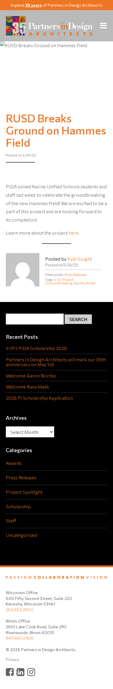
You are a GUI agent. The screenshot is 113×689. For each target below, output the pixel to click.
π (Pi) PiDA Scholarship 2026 (36, 348)
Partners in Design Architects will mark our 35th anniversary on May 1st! (56, 362)
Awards (13, 463)
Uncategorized (21, 535)
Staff (11, 520)
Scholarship (18, 506)
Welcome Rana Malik (27, 386)
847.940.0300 (20, 637)
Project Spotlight (24, 492)
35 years (33, 5)
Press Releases (76, 274)
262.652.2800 (19, 609)
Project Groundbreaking (59, 281)
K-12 (57, 279)
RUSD (91, 283)
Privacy (12, 659)
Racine (79, 283)
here (74, 232)
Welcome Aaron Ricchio (31, 375)
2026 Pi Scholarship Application (39, 398)
